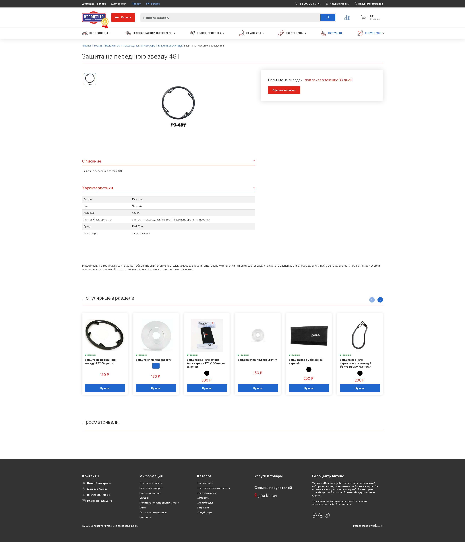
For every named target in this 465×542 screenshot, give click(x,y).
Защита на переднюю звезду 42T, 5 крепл (100, 361)
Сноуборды (204, 512)
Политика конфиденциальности (159, 502)
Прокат (136, 3)
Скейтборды (205, 502)
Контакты (145, 517)
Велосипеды (205, 483)
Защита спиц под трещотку (257, 359)
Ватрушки (203, 507)
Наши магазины (339, 3)
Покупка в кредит (150, 492)
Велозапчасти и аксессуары (213, 487)
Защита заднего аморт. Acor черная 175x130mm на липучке (206, 363)
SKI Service (153, 3)
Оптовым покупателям (154, 512)
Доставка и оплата (94, 3)
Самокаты (203, 497)
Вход (361, 3)
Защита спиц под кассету (154, 359)
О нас (143, 507)
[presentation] (372, 300)
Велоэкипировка (207, 492)
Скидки (144, 497)
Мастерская (118, 3)
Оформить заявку (284, 90)
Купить (105, 388)
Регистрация (375, 3)
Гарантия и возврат (151, 487)
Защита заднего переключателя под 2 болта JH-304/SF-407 (355, 363)
